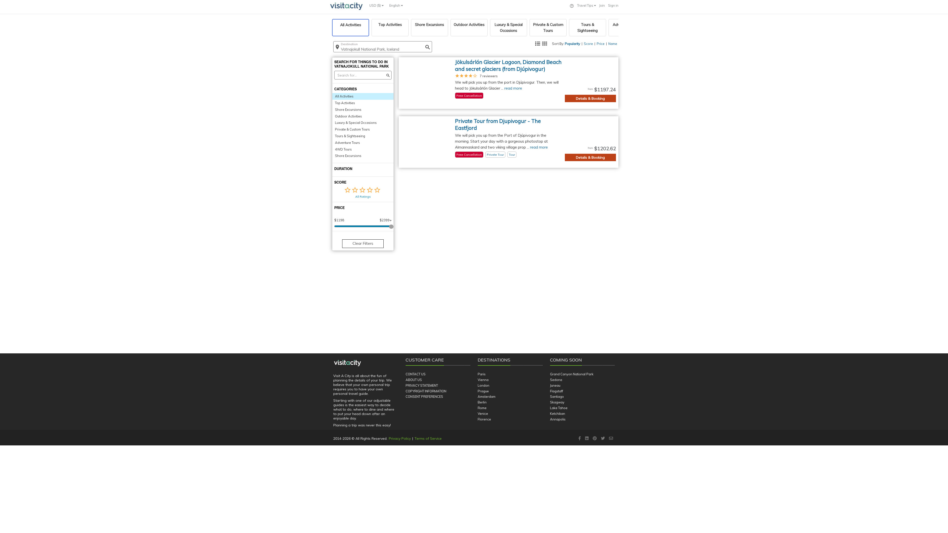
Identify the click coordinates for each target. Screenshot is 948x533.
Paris (482, 374)
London (483, 385)
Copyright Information (426, 391)
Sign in (613, 5)
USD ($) (375, 5)
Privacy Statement (422, 385)
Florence (484, 419)
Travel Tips (585, 5)
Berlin (482, 402)
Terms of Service (428, 438)
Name (612, 44)
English (395, 5)
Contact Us (416, 374)
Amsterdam (486, 397)
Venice (483, 414)
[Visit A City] (347, 363)
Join (602, 5)
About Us (414, 380)
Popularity (572, 44)
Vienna (483, 380)
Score (588, 44)
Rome (482, 408)
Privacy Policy (400, 438)
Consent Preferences (424, 397)
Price (601, 44)
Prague (483, 391)
